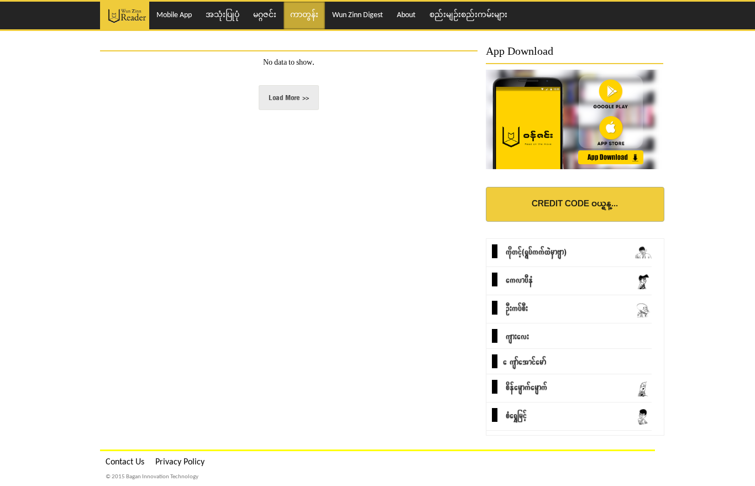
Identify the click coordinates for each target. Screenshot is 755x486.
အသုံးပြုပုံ (222, 15)
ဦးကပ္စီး (512, 308)
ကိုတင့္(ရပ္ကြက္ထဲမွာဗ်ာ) (532, 251)
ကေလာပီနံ (515, 279)
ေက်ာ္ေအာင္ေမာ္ (521, 361)
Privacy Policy (180, 462)
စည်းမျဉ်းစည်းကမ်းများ (468, 15)
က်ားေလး (513, 336)
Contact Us (125, 462)
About (406, 15)
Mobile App (174, 15)
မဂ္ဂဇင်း (264, 15)
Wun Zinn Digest (357, 15)
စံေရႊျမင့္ (512, 415)
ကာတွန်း (304, 15)
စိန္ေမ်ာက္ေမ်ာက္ (522, 387)
